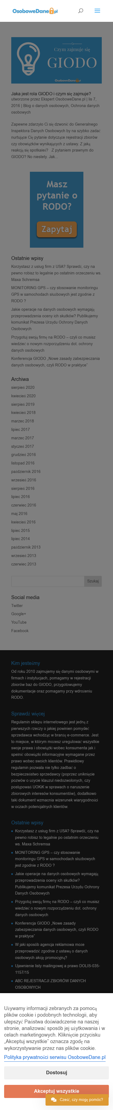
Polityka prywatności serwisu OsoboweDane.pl (55, 1057)
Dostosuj (56, 1072)
